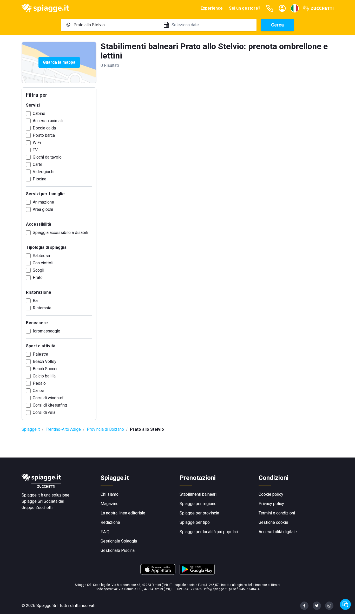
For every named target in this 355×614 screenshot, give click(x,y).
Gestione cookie (273, 522)
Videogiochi (43, 171)
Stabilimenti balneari (198, 494)
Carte (37, 164)
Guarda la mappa (59, 62)
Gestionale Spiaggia (119, 541)
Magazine (110, 503)
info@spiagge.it (215, 589)
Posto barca (44, 135)
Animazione (43, 202)
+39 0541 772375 (189, 589)
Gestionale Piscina (118, 550)
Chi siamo (110, 494)
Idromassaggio (46, 331)
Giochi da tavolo (47, 157)
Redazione (110, 522)
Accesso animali (48, 120)
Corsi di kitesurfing (50, 405)
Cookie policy (271, 494)
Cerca (277, 25)
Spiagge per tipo (195, 522)
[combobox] (110, 25)
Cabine (39, 113)
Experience (212, 8)
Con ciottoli (43, 262)
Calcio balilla (44, 376)
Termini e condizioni (277, 513)
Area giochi (43, 209)
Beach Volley (44, 361)
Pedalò (39, 383)
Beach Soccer (45, 368)
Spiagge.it (31, 429)
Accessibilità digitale (278, 531)
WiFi (37, 142)
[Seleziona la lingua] (295, 8)
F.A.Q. (105, 531)
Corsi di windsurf (48, 397)
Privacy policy (271, 503)
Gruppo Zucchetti (37, 507)
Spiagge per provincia (199, 513)
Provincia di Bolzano (105, 429)
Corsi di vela (44, 412)
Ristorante (42, 307)
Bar (36, 300)
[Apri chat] (345, 604)
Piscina (39, 179)
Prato (38, 277)
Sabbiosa (41, 255)
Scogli (38, 270)
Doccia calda (44, 128)
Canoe (38, 390)
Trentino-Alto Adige (63, 429)
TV (35, 149)
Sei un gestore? (244, 8)
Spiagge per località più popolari (209, 531)
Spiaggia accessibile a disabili (60, 232)
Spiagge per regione (198, 503)
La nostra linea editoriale (123, 513)
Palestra (40, 354)
